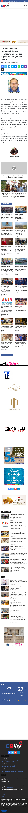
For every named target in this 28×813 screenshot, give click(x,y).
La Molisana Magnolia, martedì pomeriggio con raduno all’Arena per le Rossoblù (18, 548)
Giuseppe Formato (6, 62)
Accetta (4, 810)
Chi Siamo (3, 794)
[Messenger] (15, 66)
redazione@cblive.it (9, 787)
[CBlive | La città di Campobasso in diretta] (5, 5)
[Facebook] (2, 66)
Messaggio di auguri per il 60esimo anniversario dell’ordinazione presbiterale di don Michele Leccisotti (7, 345)
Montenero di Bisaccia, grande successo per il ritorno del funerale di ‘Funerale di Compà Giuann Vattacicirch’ (20, 249)
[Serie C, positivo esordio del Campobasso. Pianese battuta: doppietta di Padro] (7, 209)
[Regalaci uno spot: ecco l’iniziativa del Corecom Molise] (5, 610)
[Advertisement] (14, 24)
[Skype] (12, 66)
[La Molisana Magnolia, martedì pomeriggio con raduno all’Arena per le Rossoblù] (21, 337)
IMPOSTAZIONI (4, 808)
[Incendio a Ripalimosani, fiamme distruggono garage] (5, 588)
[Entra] (24, 6)
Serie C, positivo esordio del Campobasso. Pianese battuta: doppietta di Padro (7, 216)
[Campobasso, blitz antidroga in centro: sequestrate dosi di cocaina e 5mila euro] (21, 209)
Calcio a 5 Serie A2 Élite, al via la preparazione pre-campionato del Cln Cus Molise (17, 533)
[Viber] (25, 66)
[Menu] (26, 6)
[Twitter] (5, 66)
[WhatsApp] (19, 66)
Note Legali (3, 796)
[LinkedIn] (9, 66)
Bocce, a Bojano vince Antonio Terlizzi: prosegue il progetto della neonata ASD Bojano (17, 569)
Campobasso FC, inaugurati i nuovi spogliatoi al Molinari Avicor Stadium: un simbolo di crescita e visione (18, 582)
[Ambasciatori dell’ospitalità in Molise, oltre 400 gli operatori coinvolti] (5, 555)
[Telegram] (22, 66)
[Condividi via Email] (2, 69)
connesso (8, 357)
